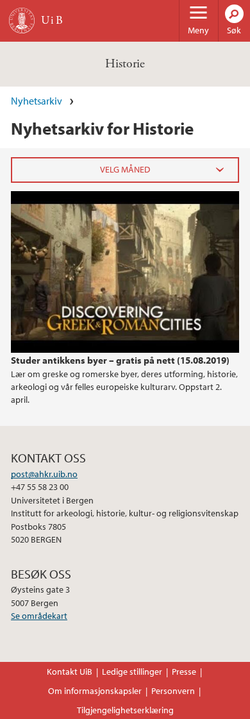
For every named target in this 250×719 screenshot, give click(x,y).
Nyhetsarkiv (36, 100)
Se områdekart (39, 616)
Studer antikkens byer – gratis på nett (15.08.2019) (120, 359)
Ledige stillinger (132, 671)
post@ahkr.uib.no (44, 474)
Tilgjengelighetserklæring (125, 710)
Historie (125, 64)
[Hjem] (22, 20)
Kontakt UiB (69, 671)
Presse (184, 671)
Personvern (173, 691)
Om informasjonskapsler (95, 691)
